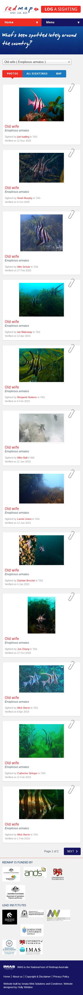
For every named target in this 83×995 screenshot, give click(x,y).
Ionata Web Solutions (33, 983)
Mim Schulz (23, 266)
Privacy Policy (61, 976)
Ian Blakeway (24, 332)
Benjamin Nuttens (27, 397)
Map (59, 73)
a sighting (60, 9)
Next (71, 851)
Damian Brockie (26, 580)
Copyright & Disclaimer (38, 976)
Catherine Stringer (27, 773)
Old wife (12, 126)
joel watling (23, 136)
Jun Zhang (23, 649)
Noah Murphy (25, 198)
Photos (12, 73)
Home (9, 22)
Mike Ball (22, 457)
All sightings (37, 73)
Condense (56, 983)
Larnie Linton (24, 519)
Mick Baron (23, 707)
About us (18, 976)
